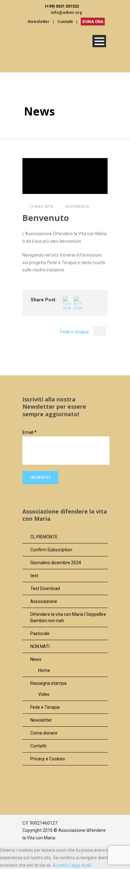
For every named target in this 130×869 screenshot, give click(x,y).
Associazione (43, 601)
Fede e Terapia (45, 707)
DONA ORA (92, 21)
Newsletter (39, 21)
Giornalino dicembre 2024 (55, 562)
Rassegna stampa (48, 683)
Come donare (43, 733)
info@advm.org (66, 12)
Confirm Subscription (51, 549)
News (35, 659)
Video (44, 694)
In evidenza (77, 206)
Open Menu (99, 41)
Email (29, 432)
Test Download (45, 588)
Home (44, 670)
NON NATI (40, 646)
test (34, 575)
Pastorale (40, 633)
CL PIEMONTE (44, 536)
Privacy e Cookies (47, 758)
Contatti (65, 21)
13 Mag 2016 (41, 206)
